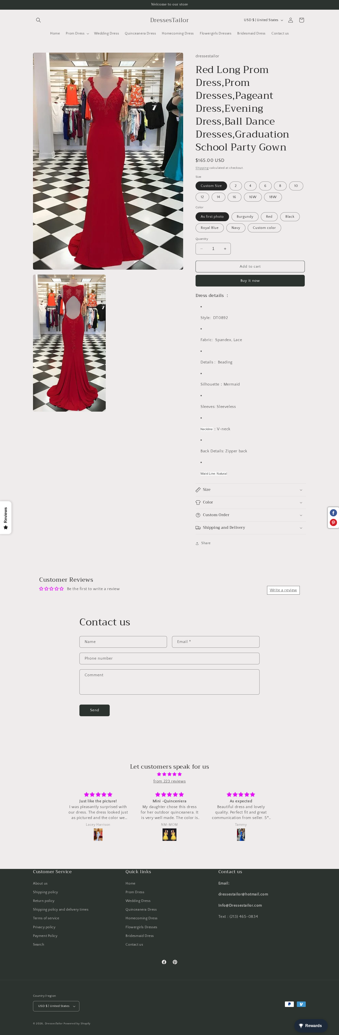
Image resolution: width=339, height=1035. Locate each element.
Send (94, 710)
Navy (236, 228)
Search (38, 945)
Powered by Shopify (77, 1023)
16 (234, 197)
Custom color (264, 228)
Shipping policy (45, 892)
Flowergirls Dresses (141, 927)
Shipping (202, 168)
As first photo (212, 217)
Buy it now (250, 281)
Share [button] (206, 543)
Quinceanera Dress (141, 910)
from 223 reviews (169, 781)
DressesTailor (54, 1023)
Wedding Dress (138, 901)
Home (130, 884)
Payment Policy (45, 936)
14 (218, 197)
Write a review (283, 590)
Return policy (44, 901)
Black (290, 217)
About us (40, 884)
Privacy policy (44, 927)
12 (202, 197)
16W (253, 197)
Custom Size (211, 186)
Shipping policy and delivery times (60, 910)
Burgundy (245, 217)
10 (296, 186)
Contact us (134, 945)
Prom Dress (135, 892)
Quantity (202, 239)
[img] (169, 774)
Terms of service (46, 918)
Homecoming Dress (142, 918)
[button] (38, 20)
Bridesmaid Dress (140, 936)
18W (273, 197)
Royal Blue (210, 228)
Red (269, 217)
